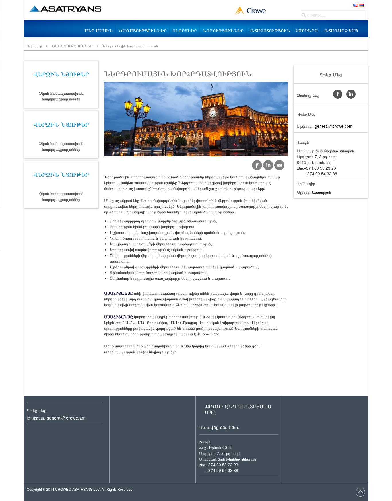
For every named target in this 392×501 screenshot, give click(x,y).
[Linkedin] (268, 165)
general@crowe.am (66, 418)
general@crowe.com (333, 126)
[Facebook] (257, 165)
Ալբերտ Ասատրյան (314, 192)
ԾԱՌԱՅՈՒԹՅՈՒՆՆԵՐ (72, 45)
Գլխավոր (34, 45)
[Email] (279, 165)
